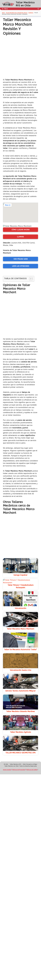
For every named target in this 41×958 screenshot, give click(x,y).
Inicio (3, 12)
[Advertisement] (20, 57)
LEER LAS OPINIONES (20, 266)
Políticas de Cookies (31, 769)
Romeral (30, 12)
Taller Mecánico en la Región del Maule (16, 12)
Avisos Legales (7, 769)
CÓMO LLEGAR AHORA (21, 230)
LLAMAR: (20, 237)
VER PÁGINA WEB (21, 259)
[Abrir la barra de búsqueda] (38, 9)
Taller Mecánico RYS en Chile (25, 4)
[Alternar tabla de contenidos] (30, 278)
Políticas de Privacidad (18, 769)
